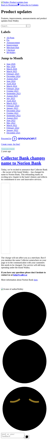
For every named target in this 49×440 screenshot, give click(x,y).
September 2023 (14, 93)
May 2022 (11, 123)
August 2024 (12, 79)
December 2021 (13, 133)
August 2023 (12, 96)
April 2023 (11, 101)
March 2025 (12, 71)
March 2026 (12, 69)
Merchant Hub (13, 47)
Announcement (13, 42)
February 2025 (13, 74)
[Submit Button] (28, 25)
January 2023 (12, 108)
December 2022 (13, 111)
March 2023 (12, 103)
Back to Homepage (9, 5)
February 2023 (13, 106)
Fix (8, 40)
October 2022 (12, 113)
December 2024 (13, 76)
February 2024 (13, 88)
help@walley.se (20, 275)
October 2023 (12, 91)
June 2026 (11, 64)
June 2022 (11, 120)
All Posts (10, 38)
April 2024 (11, 84)
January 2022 (12, 130)
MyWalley (11, 52)
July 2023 (11, 98)
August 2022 (12, 118)
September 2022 (14, 115)
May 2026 (11, 66)
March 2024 (12, 86)
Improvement (12, 45)
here (36, 280)
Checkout (11, 50)
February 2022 (13, 128)
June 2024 (11, 81)
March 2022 (12, 125)
